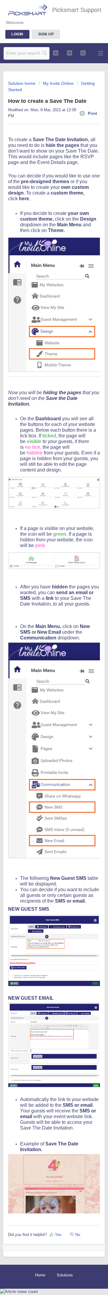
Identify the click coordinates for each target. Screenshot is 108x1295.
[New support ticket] (55, 52)
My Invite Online (58, 83)
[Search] (44, 53)
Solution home (22, 83)
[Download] (43, 663)
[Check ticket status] (69, 52)
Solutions (65, 1275)
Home (40, 1275)
